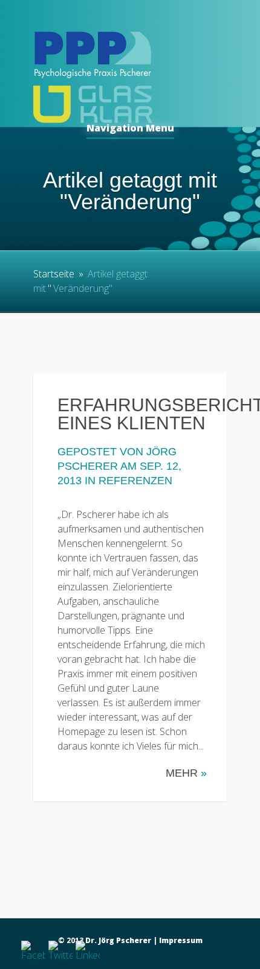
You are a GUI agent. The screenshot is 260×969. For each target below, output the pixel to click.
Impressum (181, 940)
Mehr (186, 773)
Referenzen (135, 481)
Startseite (53, 273)
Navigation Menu (130, 128)
